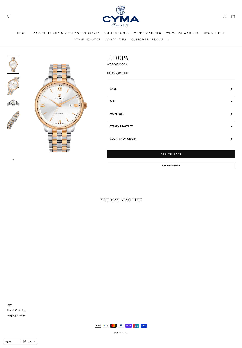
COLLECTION (116, 33)
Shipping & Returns (16, 315)
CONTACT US (116, 39)
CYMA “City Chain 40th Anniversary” (66, 33)
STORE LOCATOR (87, 39)
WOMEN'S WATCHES (182, 33)
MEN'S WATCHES (147, 33)
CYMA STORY (214, 33)
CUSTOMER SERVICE (148, 39)
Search (10, 304)
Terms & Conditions (16, 310)
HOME (22, 33)
